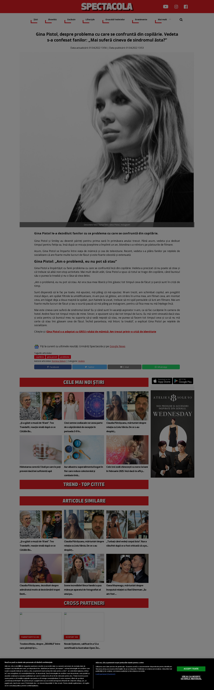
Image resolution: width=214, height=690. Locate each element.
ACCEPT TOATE (191, 669)
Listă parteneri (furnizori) (105, 674)
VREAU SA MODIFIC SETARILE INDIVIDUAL (191, 677)
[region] (107, 674)
